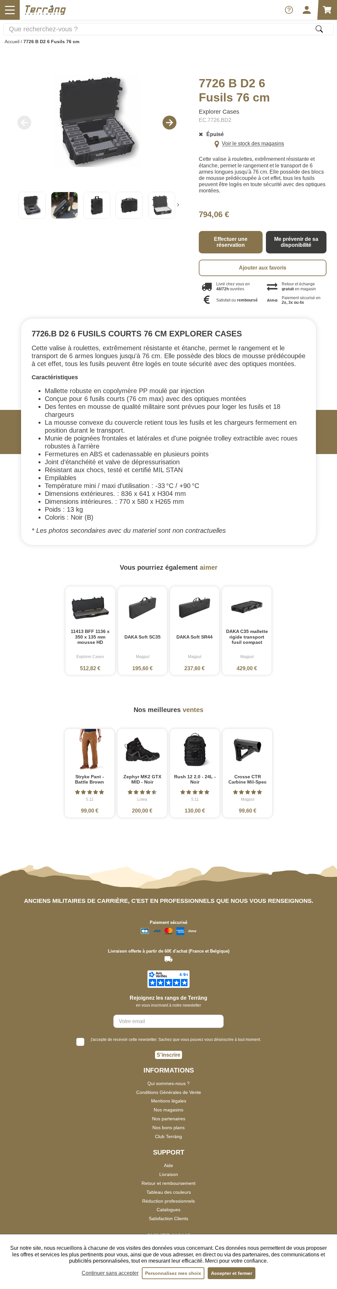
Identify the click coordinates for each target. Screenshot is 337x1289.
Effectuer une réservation (230, 242)
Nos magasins (168, 1109)
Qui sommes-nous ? (168, 1083)
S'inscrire (168, 1055)
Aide (168, 1165)
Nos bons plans (168, 1127)
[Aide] (289, 10)
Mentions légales (168, 1100)
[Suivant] (178, 205)
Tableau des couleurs (168, 1192)
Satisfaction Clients (168, 1218)
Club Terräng (168, 1136)
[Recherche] (319, 29)
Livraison (168, 1174)
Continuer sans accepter (110, 1273)
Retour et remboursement (168, 1183)
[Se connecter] (306, 10)
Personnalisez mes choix (173, 1273)
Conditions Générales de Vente (168, 1092)
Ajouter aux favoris (262, 268)
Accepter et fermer (231, 1273)
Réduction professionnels (168, 1201)
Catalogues (168, 1209)
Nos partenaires (168, 1118)
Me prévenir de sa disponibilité (296, 242)
